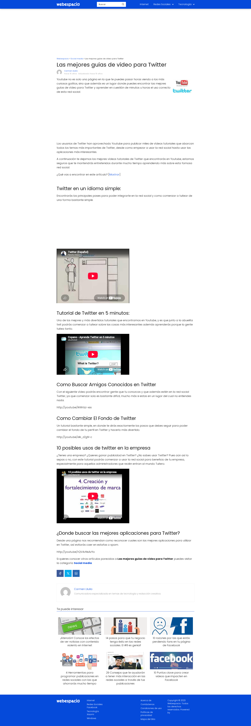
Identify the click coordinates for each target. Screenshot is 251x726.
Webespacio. (174, 703)
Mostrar (114, 174)
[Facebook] (60, 573)
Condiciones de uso (151, 708)
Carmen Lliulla (71, 70)
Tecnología (184, 4)
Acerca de (146, 700)
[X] (68, 573)
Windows (91, 718)
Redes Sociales (162, 4)
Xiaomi (90, 714)
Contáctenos (147, 704)
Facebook (92, 707)
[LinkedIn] (76, 573)
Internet (144, 4)
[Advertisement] (125, 33)
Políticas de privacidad (147, 714)
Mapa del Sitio (148, 719)
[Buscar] (123, 4)
